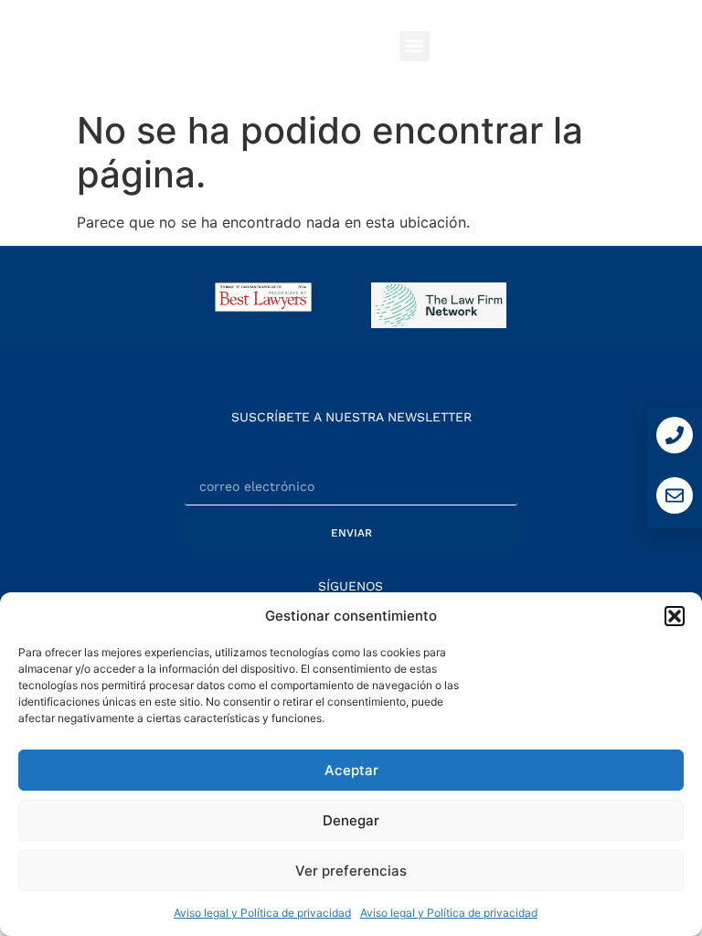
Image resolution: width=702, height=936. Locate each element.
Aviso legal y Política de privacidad (262, 913)
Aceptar (351, 770)
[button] (674, 616)
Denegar (351, 820)
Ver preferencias (351, 870)
